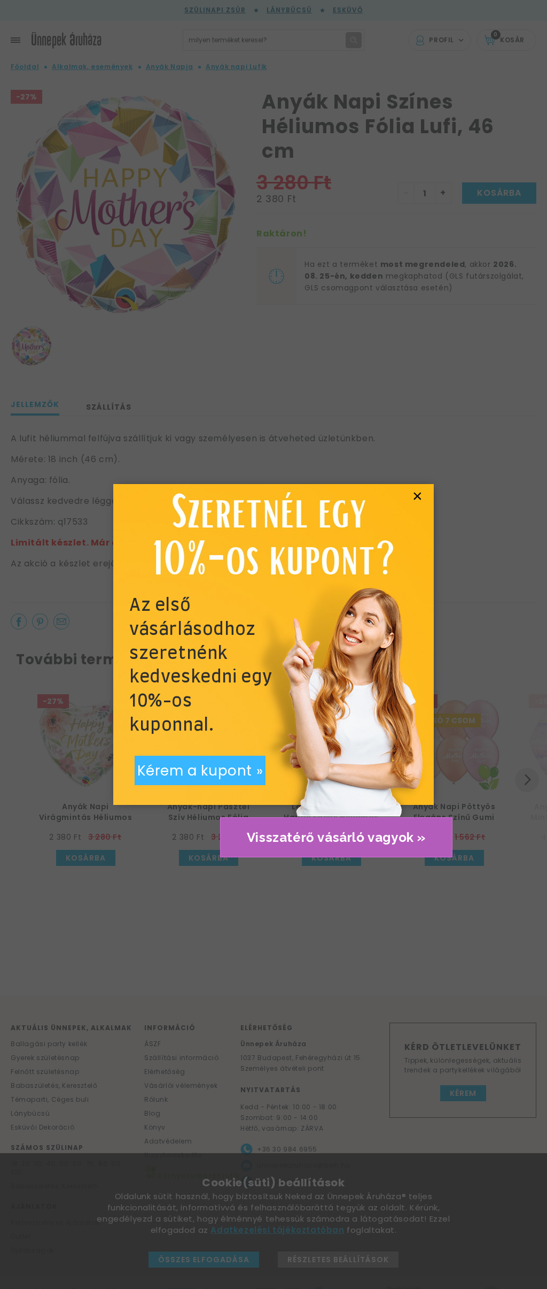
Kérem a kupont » (200, 770)
